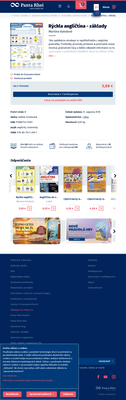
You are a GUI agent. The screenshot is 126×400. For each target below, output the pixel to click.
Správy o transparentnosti (24, 304)
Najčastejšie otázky (20, 276)
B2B (12, 271)
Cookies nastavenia (107, 394)
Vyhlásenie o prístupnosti (23, 298)
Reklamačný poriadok (21, 287)
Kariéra (91, 265)
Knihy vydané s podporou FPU (26, 342)
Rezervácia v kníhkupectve (102, 276)
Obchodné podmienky (21, 282)
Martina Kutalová (60, 31)
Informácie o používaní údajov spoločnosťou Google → (29, 380)
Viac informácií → (11, 376)
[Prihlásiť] (68, 5)
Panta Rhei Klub (18, 320)
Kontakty (92, 260)
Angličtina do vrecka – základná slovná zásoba (49, 197)
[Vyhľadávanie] (97, 13)
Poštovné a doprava (20, 260)
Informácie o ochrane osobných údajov (30, 293)
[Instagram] (114, 377)
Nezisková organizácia (21, 337)
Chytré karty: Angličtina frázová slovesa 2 (96, 199)
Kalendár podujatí (19, 331)
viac (51, 55)
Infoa (86, 117)
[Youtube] (105, 377)
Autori (91, 282)
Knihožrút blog (18, 326)
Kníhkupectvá (95, 271)
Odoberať (105, 361)
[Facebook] (98, 377)
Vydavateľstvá (95, 287)
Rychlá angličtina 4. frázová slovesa (25, 197)
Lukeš (49, 201)
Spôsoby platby (18, 265)
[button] (12, 394)
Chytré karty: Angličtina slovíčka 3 (72, 199)
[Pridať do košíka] (29, 208)
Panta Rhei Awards (20, 315)
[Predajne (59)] (60, 5)
